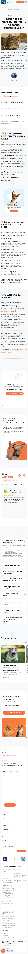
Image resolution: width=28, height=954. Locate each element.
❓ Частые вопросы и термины (12, 115)
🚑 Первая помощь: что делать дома (13, 102)
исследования (6, 556)
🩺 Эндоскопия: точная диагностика (13, 108)
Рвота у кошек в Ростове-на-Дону (14, 10)
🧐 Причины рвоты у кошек (11, 96)
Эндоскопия (6, 121)
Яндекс (5, 484)
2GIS (22, 484)
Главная (10, 9)
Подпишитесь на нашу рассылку (8, 847)
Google (14, 484)
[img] (14, 198)
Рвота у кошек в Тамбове (16, 349)
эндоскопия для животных (8, 311)
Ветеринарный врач (14, 81)
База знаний (16, 9)
